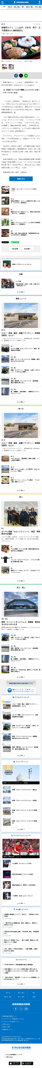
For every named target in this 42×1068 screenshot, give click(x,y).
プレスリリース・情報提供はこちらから (13, 1019)
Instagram (26, 1009)
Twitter (21, 1009)
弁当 (12, 33)
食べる (10, 7)
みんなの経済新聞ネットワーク (21, 1047)
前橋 (4, 33)
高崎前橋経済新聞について (10, 1016)
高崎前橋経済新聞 (21, 2)
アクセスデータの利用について (11, 1021)
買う (23, 7)
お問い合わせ (6, 1024)
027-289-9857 (6, 85)
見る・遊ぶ (17, 7)
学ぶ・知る (38, 7)
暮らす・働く (29, 7)
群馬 (8, 33)
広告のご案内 (6, 1027)
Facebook (16, 1009)
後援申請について (7, 1029)
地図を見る (21, 179)
